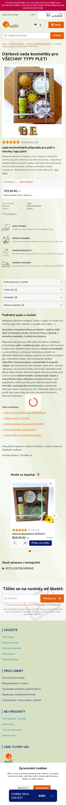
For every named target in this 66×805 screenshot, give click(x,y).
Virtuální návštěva (10, 659)
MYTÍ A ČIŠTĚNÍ (17, 44)
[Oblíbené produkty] (35, 24)
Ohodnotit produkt (29, 142)
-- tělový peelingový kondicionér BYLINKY (23, 423)
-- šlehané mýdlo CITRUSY (16, 418)
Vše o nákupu (8, 637)
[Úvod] (15, 24)
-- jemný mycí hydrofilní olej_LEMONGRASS (24, 412)
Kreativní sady (8, 735)
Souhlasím (42, 788)
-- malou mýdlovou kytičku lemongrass (21, 435)
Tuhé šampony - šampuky (14, 718)
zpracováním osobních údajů (28, 605)
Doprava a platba (10, 642)
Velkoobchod (8, 653)
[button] (30, 551)
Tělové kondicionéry (11, 730)
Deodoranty (7, 724)
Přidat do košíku (41, 542)
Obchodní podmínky (11, 648)
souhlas (44, 773)
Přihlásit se (49, 598)
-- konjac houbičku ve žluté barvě (19, 429)
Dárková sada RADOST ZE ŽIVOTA (28, 533)
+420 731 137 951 (10, 15)
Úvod (4, 44)
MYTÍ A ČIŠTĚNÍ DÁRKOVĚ (38, 44)
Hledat (57, 35)
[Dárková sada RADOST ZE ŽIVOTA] (33, 504)
